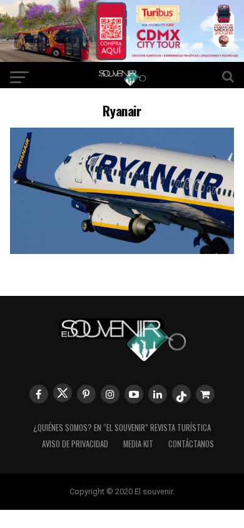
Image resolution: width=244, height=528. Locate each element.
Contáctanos (191, 444)
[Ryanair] (121, 250)
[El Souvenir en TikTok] (181, 394)
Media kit (138, 444)
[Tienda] (205, 394)
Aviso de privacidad (75, 444)
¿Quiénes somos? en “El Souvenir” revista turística (122, 428)
